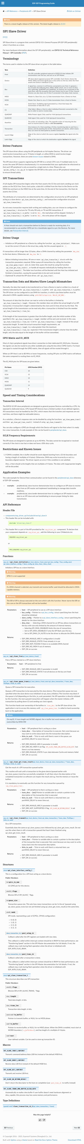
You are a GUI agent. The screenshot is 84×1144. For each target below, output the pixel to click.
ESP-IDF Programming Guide (43, 3)
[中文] (5, 37)
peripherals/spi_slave (58, 430)
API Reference (12, 11)
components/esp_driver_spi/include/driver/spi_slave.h (26, 516)
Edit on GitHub (75, 11)
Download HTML (74, 1140)
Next (76, 1128)
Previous (9, 1128)
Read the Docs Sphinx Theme (46, 1140)
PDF (24, 53)
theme (24, 1140)
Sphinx (13, 1140)
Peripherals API (25, 11)
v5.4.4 (62, 24)
